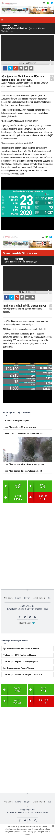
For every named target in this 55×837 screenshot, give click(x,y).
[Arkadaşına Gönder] (20, 68)
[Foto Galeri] (52, 3)
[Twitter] (10, 68)
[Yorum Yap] (31, 68)
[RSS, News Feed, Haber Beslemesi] (30, 617)
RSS (49, 598)
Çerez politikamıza (43, 832)
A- (52, 79)
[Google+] (15, 68)
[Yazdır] (26, 68)
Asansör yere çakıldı (14, 253)
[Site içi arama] (35, 617)
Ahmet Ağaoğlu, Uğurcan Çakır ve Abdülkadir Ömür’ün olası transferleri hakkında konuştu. (24, 84)
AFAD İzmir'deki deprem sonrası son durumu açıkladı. (22, 310)
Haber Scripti (25, 623)
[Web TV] (48, 3)
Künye (18, 598)
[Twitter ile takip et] (25, 617)
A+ (51, 76)
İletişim (27, 598)
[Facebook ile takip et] (19, 617)
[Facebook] (5, 68)
